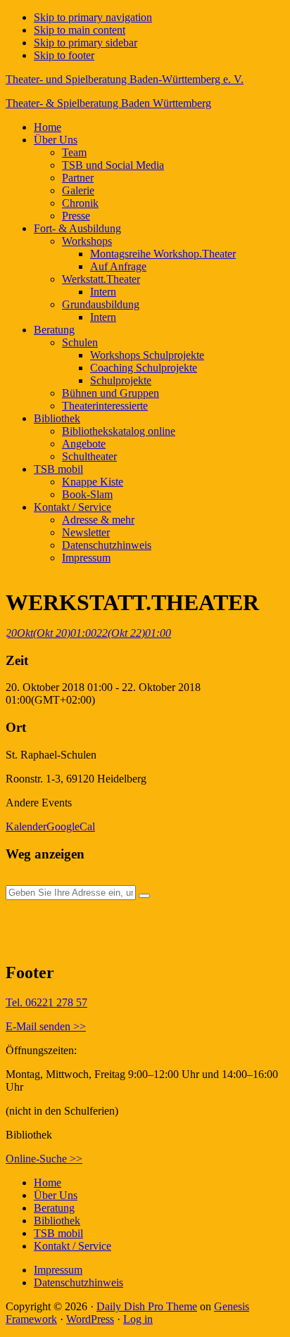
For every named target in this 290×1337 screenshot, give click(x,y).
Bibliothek (57, 1221)
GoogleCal (70, 826)
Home (47, 1183)
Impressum (58, 1270)
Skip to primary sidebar (85, 43)
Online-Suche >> (44, 1159)
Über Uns (55, 1195)
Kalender (26, 826)
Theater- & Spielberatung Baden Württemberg (108, 103)
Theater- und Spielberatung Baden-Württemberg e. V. (125, 79)
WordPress (90, 1319)
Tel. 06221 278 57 (46, 1002)
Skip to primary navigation (93, 17)
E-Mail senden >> (46, 1026)
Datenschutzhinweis (78, 1282)
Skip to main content (79, 30)
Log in (138, 1319)
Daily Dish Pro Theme (146, 1306)
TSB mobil (58, 1233)
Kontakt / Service (72, 1246)
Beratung (54, 1208)
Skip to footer (64, 55)
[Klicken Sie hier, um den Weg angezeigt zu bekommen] (144, 896)
